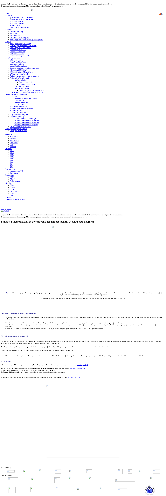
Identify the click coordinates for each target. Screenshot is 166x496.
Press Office (9, 189)
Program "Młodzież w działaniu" (21, 108)
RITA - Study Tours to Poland (20, 127)
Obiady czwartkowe (17, 60)
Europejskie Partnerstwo (18, 106)
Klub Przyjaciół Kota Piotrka (20, 48)
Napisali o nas (15, 191)
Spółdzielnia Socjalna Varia (19, 78)
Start (7, 13)
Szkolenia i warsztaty (22, 86)
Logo (12, 193)
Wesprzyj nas (10, 169)
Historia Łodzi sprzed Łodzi (20, 56)
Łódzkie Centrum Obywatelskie (21, 72)
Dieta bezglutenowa (21, 88)
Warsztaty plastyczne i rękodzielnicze (23, 46)
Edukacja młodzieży (17, 21)
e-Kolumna (14, 34)
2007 (12, 159)
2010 (12, 153)
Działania (8, 149)
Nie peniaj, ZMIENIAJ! (18, 70)
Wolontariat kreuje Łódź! (19, 74)
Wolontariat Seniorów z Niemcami (26, 121)
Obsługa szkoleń (20, 80)
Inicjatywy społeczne (12, 58)
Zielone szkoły (15, 25)
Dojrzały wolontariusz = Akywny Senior (24, 76)
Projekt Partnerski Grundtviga (25, 119)
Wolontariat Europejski (18, 112)
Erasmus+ (13, 96)
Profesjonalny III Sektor (18, 131)
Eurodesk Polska (16, 110)
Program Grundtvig (17, 117)
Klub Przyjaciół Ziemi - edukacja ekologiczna (26, 40)
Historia (13, 139)
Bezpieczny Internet (17, 64)
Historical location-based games (25, 98)
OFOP (12, 179)
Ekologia (8, 29)
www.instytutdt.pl (82, 365)
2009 (12, 155)
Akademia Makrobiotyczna (19, 38)
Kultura (8, 42)
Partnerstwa (9, 175)
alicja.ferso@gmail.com (77, 368)
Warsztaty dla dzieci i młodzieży (21, 17)
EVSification (19, 100)
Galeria (8, 183)
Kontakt (13, 147)
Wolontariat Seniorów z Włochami (26, 123)
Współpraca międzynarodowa (16, 94)
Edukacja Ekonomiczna (18, 66)
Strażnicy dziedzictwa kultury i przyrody (24, 68)
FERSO (152, 464)
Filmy (12, 185)
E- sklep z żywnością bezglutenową (31, 90)
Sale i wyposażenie (26, 82)
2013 (12, 165)
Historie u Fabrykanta (17, 52)
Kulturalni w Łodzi (17, 54)
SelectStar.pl (158, 464)
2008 (12, 157)
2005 (12, 163)
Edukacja (8, 15)
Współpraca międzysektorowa (16, 129)
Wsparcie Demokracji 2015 (19, 114)
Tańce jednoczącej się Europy (20, 44)
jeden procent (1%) (16, 171)
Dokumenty (14, 143)
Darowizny (14, 173)
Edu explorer (19, 104)
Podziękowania (15, 181)
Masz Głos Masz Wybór (18, 62)
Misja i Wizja (14, 137)
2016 (12, 151)
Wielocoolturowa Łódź (18, 50)
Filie (11, 145)
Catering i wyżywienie (27, 84)
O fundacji (9, 134)
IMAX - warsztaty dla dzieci (20, 27)
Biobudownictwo (16, 36)
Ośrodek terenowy (16, 31)
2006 (12, 161)
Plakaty (12, 195)
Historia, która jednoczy (23, 102)
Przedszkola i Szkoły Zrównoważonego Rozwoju (27, 92)
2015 (12, 167)
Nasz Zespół (14, 141)
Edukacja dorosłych (17, 23)
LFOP (12, 177)
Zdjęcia (12, 187)
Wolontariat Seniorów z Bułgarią (26, 125)
